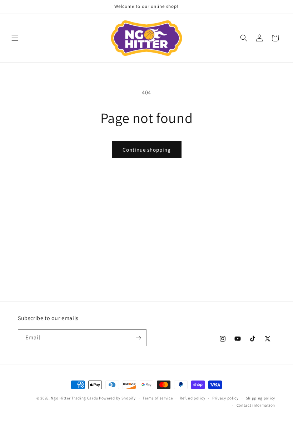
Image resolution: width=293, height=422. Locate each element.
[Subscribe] (138, 337)
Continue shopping (147, 149)
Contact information (256, 405)
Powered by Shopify (117, 398)
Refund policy (192, 398)
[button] (15, 38)
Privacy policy (225, 398)
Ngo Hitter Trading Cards (74, 398)
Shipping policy (260, 398)
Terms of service (158, 398)
